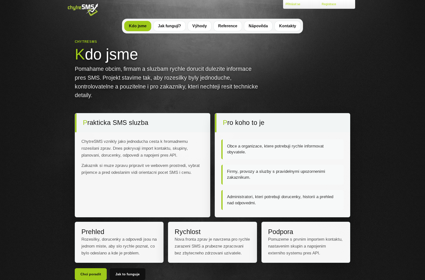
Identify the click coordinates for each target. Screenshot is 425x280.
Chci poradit (90, 274)
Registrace (329, 4)
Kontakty (287, 26)
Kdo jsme (138, 26)
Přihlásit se (293, 4)
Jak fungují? (169, 26)
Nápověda (258, 26)
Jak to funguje (127, 274)
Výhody (199, 26)
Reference (227, 26)
